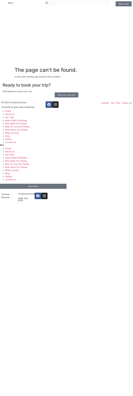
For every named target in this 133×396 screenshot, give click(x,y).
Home (8, 111)
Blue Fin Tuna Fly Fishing (17, 126)
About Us (9, 114)
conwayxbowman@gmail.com (32, 193)
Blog (7, 136)
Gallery (8, 139)
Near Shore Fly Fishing (16, 129)
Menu (10, 3)
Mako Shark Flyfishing (16, 120)
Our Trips (9, 117)
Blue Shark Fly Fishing (16, 123)
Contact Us (10, 142)
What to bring (12, 133)
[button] (33, 145)
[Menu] (4, 4)
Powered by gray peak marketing (17, 107)
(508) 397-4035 (23, 199)
